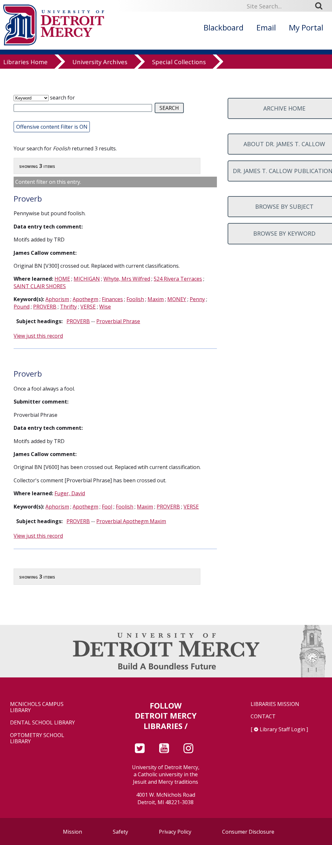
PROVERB (44, 306)
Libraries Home (25, 62)
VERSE (88, 306)
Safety (120, 831)
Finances (112, 299)
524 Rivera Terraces (178, 278)
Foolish (135, 299)
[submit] (321, 6)
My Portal (306, 27)
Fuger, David (69, 493)
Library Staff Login (282, 729)
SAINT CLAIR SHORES (40, 286)
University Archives (99, 62)
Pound (22, 306)
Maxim (156, 299)
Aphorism (57, 299)
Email (266, 27)
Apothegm (85, 299)
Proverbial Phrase (118, 321)
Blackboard (223, 27)
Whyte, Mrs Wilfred (126, 278)
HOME (62, 278)
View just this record (38, 335)
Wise (105, 306)
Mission (72, 831)
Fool (107, 506)
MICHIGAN (87, 278)
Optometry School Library (37, 738)
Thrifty (68, 306)
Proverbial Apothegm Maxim (131, 521)
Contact (263, 716)
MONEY (176, 299)
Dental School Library (42, 723)
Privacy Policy (175, 831)
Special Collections (179, 62)
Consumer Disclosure (248, 831)
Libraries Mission (275, 704)
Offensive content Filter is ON (52, 126)
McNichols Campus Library (37, 707)
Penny (197, 299)
